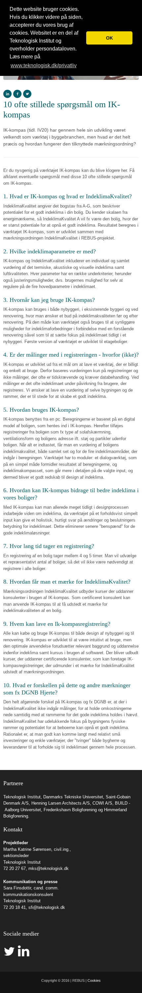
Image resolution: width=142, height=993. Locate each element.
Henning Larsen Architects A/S (60, 803)
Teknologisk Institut (22, 796)
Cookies (94, 980)
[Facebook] (17, 94)
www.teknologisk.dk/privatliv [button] (44, 65)
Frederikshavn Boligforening (70, 809)
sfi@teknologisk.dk (46, 907)
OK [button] (109, 38)
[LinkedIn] (7, 94)
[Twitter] (27, 94)
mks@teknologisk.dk (48, 868)
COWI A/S (102, 803)
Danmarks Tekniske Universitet (73, 796)
